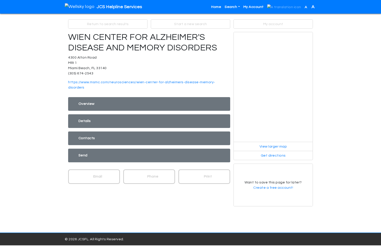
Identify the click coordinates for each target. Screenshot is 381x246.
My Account (253, 7)
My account (273, 24)
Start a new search (190, 24)
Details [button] (84, 121)
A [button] (310, 7)
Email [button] (97, 176)
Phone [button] (152, 176)
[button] (284, 6)
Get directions (273, 155)
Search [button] (231, 7)
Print (207, 176)
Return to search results (108, 24)
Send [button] (83, 155)
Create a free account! (273, 187)
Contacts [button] (86, 138)
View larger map (273, 146)
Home (216, 7)
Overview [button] (86, 103)
